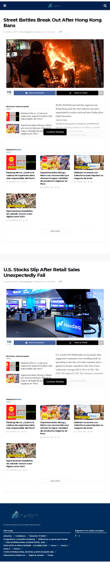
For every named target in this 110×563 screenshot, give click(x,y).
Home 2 (64, 546)
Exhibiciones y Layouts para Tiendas (53, 539)
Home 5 (17, 549)
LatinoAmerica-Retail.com (14, 555)
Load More (55, 231)
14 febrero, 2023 (14, 182)
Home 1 (54, 546)
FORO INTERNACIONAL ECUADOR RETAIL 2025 (25, 542)
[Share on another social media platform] (101, 93)
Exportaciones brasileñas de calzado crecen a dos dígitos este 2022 (19, 214)
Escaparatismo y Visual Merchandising (19, 539)
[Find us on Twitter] (79, 535)
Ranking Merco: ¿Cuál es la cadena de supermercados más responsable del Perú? (36, 116)
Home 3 (6, 549)
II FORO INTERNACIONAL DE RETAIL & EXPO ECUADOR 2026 (28, 552)
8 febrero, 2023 (47, 187)
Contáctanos (20, 536)
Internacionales (16, 167)
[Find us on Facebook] (75, 535)
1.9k (24, 182)
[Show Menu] (4, 5)
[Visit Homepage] (55, 6)
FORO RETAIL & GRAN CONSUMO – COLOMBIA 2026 (25, 546)
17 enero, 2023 (81, 182)
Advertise (7, 536)
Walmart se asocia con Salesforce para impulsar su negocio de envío (88, 175)
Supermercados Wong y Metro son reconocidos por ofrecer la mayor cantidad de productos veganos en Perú (36, 129)
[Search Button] (105, 5)
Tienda (50, 555)
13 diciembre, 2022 (15, 220)
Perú (44, 167)
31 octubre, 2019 (10, 32)
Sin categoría (26, 32)
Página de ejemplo (36, 555)
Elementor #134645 (37, 536)
